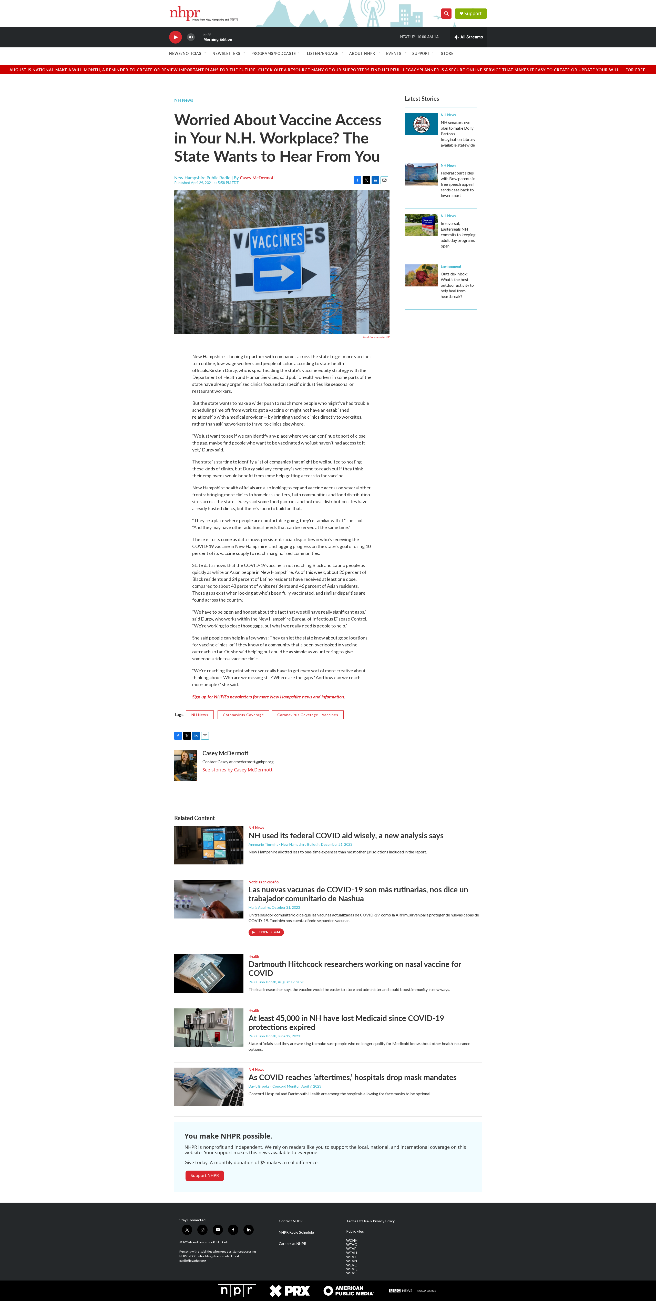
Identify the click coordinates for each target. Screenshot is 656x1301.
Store (447, 53)
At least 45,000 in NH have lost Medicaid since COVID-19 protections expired (346, 1022)
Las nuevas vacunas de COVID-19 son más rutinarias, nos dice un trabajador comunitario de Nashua (358, 894)
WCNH (351, 1240)
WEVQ (351, 1269)
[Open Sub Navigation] (205, 53)
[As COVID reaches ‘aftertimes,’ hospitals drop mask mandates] (208, 1087)
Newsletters (226, 53)
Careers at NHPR (292, 1244)
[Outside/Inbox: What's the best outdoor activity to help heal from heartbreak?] (421, 275)
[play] (175, 37)
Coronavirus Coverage (243, 715)
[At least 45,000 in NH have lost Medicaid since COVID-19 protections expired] (208, 1027)
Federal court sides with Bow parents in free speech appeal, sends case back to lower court (458, 184)
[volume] (191, 37)
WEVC (351, 1245)
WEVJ (351, 1257)
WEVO (351, 1265)
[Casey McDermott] (185, 765)
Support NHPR (205, 1175)
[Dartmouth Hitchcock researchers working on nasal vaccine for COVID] (208, 973)
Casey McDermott (257, 177)
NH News (183, 100)
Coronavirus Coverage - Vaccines (307, 715)
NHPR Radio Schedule (296, 1232)
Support (473, 13)
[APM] (348, 1291)
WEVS (351, 1273)
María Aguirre (259, 907)
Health (254, 956)
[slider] (199, 37)
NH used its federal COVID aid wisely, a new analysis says (346, 835)
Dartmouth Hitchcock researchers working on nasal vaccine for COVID (355, 968)
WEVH (351, 1253)
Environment (451, 266)
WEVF (351, 1249)
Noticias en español (264, 881)
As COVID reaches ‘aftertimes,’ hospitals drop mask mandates (353, 1077)
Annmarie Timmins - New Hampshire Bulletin (284, 844)
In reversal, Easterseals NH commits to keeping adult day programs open (458, 234)
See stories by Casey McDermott (237, 770)
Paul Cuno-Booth (262, 982)
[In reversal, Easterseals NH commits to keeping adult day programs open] (421, 225)
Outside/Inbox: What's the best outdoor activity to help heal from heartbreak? (457, 285)
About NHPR (362, 53)
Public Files (355, 1231)
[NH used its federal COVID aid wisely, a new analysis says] (208, 845)
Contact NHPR (291, 1221)
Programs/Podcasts (273, 53)
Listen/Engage (322, 53)
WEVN (351, 1261)
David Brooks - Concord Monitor (274, 1086)
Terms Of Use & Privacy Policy (370, 1221)
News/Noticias (185, 53)
